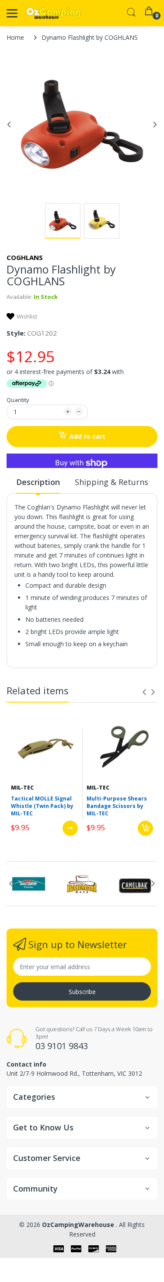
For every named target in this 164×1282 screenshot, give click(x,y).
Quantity (18, 400)
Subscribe (82, 991)
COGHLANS (25, 257)
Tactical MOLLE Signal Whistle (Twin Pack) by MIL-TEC (42, 806)
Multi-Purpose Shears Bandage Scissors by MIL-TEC (117, 806)
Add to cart (87, 436)
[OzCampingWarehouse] (53, 13)
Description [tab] (38, 482)
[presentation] (144, 692)
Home (15, 37)
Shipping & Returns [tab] (111, 482)
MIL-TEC (22, 787)
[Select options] (70, 828)
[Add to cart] (145, 828)
